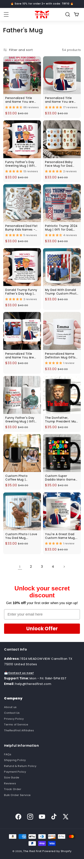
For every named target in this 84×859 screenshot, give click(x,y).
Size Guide (11, 777)
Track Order (12, 789)
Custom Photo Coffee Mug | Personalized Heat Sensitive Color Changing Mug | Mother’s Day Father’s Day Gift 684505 (22, 477)
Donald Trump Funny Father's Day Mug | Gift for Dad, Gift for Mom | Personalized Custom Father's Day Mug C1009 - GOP (21, 291)
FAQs (7, 754)
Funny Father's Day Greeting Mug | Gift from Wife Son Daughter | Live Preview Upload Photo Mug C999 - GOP (21, 419)
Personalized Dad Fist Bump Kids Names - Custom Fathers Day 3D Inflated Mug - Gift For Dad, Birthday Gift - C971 (21, 227)
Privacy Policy (14, 719)
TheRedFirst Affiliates (19, 730)
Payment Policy (15, 772)
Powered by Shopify (57, 851)
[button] (6, 14)
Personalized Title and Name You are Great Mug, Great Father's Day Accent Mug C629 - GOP (60, 100)
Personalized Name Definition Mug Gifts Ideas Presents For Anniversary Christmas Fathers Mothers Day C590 (60, 355)
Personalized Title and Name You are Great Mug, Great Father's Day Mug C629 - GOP (19, 100)
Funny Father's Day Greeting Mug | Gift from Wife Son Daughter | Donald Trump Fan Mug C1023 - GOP (20, 164)
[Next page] (64, 566)
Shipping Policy (15, 760)
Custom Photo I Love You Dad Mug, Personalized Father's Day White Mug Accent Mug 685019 (21, 536)
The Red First (32, 851)
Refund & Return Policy (20, 766)
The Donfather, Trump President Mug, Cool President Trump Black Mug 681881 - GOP (62, 419)
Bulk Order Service (17, 795)
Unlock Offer (42, 628)
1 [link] (20, 567)
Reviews (10, 783)
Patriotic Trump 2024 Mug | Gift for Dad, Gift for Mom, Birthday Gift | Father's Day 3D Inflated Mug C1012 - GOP (61, 227)
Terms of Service (16, 724)
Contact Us (12, 713)
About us (10, 707)
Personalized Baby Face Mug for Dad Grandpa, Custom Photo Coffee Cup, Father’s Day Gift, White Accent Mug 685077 (59, 164)
